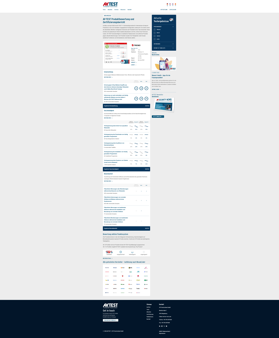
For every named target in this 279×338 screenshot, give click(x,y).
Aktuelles (110, 9)
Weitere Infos (107, 77)
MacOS (158, 32)
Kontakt (130, 9)
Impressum (162, 333)
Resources (123, 9)
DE (167, 5)
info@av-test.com (167, 316)
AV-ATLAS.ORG (173, 9)
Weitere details (107, 258)
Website (133, 62)
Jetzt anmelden (157, 116)
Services (116, 9)
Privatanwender (157, 26)
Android (158, 36)
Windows (159, 29)
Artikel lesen (155, 89)
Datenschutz (166, 331)
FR (172, 5)
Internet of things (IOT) (159, 48)
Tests (104, 9)
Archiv (133, 65)
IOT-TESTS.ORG (164, 9)
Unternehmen (157, 44)
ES (175, 5)
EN (170, 5)
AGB (160, 331)
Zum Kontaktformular (110, 320)
